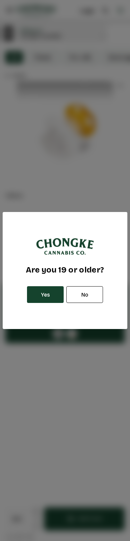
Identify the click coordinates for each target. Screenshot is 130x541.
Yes (45, 295)
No (84, 295)
